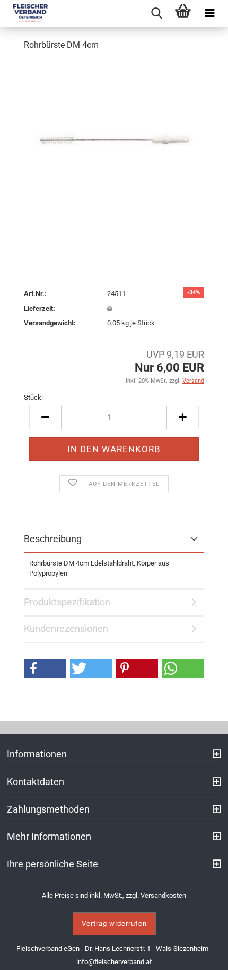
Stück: (33, 397)
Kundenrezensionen (66, 628)
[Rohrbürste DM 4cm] (114, 140)
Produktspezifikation (67, 602)
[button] (45, 668)
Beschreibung (53, 538)
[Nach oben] (207, 954)
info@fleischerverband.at (114, 962)
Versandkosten (163, 895)
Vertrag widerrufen (114, 923)
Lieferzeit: (39, 309)
